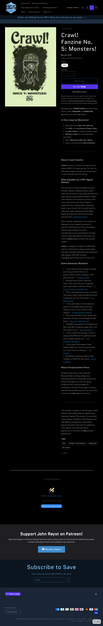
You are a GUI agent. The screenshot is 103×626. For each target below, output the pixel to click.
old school (66, 447)
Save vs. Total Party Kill (79, 321)
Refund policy (59, 619)
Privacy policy (70, 619)
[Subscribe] (67, 579)
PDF (64, 65)
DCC (63, 443)
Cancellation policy (92, 621)
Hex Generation (86, 330)
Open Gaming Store (27, 619)
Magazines (93, 443)
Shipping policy (93, 619)
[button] (40, 3)
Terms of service (81, 619)
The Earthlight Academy (82, 312)
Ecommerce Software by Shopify (43, 619)
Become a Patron (53, 549)
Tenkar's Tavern (83, 278)
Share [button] (65, 453)
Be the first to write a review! (51, 506)
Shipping (64, 58)
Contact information (78, 621)
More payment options (80, 91)
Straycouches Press (66, 28)
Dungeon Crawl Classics (77, 443)
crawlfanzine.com (80, 217)
